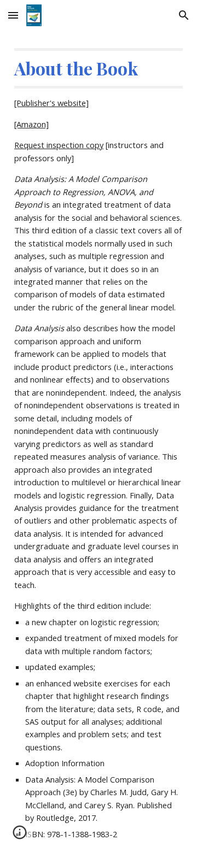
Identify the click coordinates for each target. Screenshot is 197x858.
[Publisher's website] (51, 102)
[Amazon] (31, 124)
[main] (98, 444)
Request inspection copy (58, 144)
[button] (13, 15)
